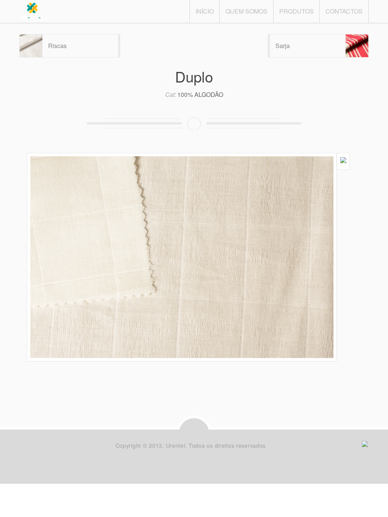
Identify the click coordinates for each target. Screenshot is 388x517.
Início (205, 11)
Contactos (344, 11)
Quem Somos (246, 11)
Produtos (296, 11)
